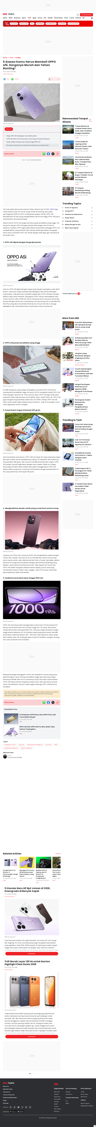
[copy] (57, 153)
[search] (78, 15)
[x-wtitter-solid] (52, 153)
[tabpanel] (32, 140)
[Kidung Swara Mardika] (5, 756)
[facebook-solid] (48, 153)
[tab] (9, 129)
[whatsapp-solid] (43, 153)
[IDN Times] (8, 14)
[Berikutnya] (61, 850)
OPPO (52, 209)
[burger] (92, 18)
